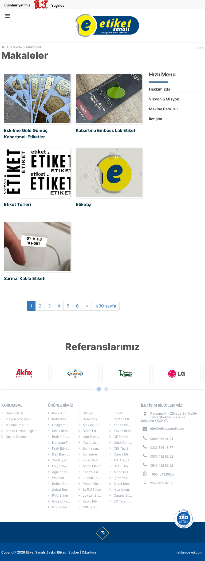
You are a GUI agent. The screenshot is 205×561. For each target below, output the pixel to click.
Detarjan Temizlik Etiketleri (64, 443)
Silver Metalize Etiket (126, 484)
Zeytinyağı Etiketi (64, 460)
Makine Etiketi (93, 425)
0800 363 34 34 (161, 438)
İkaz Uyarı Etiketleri (126, 490)
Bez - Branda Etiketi (126, 466)
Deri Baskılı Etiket (64, 454)
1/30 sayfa (105, 306)
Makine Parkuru (163, 109)
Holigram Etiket (63, 425)
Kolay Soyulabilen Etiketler (95, 460)
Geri (200, 48)
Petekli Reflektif (94, 484)
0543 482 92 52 (161, 465)
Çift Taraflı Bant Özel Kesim (95, 507)
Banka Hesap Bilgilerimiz (24, 431)
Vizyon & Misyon (164, 99)
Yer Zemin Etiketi (126, 425)
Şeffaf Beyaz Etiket (64, 490)
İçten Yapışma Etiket (126, 478)
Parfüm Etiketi (124, 419)
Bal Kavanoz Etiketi (95, 448)
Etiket (117, 413)
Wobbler (57, 478)
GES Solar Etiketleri (64, 507)
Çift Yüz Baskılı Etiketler (126, 448)
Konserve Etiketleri (95, 454)
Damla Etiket (123, 454)
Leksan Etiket (92, 495)
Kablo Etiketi (91, 501)
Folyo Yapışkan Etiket (64, 466)
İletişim (155, 118)
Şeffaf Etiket (91, 490)
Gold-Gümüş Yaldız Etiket (126, 443)
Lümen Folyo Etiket (95, 478)
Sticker (87, 413)
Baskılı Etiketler (63, 413)
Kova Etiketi (122, 431)
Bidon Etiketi (91, 431)
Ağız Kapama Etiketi (64, 472)
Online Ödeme (16, 437)
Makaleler (33, 47)
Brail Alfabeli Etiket (64, 437)
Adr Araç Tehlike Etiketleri (126, 460)
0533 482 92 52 (161, 456)
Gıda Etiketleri (62, 501)
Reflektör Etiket (63, 484)
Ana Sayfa (14, 47)
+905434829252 (162, 474)
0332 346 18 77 (161, 447)
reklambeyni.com (189, 552)
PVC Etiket (59, 495)
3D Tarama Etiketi (126, 501)
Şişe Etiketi (60, 431)
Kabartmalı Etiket (64, 419)
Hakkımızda (159, 89)
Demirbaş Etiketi (94, 419)
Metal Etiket (91, 466)
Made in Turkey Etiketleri (126, 472)
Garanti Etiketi (124, 495)
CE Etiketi (120, 437)
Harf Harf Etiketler (95, 437)
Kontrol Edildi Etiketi (95, 472)
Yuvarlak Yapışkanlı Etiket (95, 443)
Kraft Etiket (60, 448)
